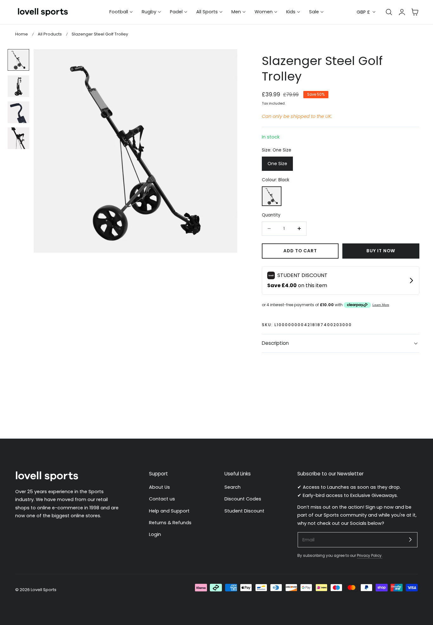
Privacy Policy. (369, 555)
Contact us (162, 499)
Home (21, 34)
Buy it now (380, 251)
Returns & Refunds (170, 522)
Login (155, 535)
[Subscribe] (410, 539)
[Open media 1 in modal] (226, 61)
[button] (415, 12)
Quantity (271, 215)
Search (232, 487)
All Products (50, 34)
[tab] (18, 60)
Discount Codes (242, 499)
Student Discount (244, 511)
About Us (159, 487)
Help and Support (169, 511)
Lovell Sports (43, 589)
